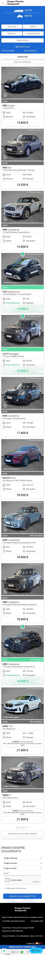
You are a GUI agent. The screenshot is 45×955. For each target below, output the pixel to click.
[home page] (25, 3)
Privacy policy (16, 927)
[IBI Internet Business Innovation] (37, 943)
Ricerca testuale (8, 51)
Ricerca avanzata (30, 51)
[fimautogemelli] (22, 952)
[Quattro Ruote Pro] (42, 943)
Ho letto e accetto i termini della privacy (16, 888)
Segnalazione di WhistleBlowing (12, 931)
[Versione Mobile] (3, 3)
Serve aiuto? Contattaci (22, 947)
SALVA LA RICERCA (22, 62)
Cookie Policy (6, 927)
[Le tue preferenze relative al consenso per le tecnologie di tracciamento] (4, 950)
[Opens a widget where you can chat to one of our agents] (36, 951)
